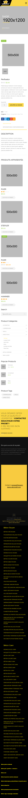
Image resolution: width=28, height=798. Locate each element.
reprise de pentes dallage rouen (14, 614)
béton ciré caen (9, 655)
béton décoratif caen (11, 691)
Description (7, 123)
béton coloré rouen (10, 559)
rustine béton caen (10, 697)
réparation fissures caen (12, 709)
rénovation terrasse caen (12, 685)
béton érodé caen (10, 673)
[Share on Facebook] (2, 119)
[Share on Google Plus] (11, 119)
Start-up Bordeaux (20, 521)
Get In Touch (5, 28)
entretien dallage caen (11, 730)
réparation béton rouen (12, 547)
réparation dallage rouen (12, 544)
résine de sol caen (10, 649)
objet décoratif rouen (11, 590)
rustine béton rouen (11, 537)
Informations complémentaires (13, 127)
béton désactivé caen (11, 664)
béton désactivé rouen (11, 565)
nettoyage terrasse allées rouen (15, 635)
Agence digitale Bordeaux (8, 521)
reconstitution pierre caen (13, 742)
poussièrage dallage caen (12, 694)
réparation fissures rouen (13, 550)
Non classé (6, 355)
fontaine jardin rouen (11, 584)
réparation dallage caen (12, 703)
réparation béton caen (11, 706)
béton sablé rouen (10, 562)
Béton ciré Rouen (9, 531)
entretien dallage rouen (12, 626)
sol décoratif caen (10, 679)
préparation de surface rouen (14, 632)
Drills (4, 331)
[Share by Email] (14, 119)
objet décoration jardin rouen (14, 587)
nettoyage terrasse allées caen (14, 740)
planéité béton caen (10, 715)
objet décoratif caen (11, 758)
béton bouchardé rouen (12, 574)
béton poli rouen (9, 568)
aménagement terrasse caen (13, 688)
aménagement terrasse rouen (14, 602)
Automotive (6, 325)
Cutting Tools (14, 114)
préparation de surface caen (13, 736)
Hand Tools (11, 20)
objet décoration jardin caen (14, 754)
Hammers (6, 342)
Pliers (5, 344)
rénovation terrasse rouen (13, 599)
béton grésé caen (9, 667)
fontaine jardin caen (11, 752)
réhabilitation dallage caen (13, 733)
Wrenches (6, 348)
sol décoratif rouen (10, 593)
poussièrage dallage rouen (13, 535)
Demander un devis (6, 433)
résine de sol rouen (10, 553)
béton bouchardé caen (11, 676)
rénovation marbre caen (12, 712)
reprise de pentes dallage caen (14, 718)
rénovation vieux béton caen (13, 682)
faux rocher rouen (10, 581)
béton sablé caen (9, 661)
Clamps (20, 20)
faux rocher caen (10, 748)
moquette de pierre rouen (12, 556)
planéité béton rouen (11, 611)
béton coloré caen (10, 658)
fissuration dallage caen (12, 700)
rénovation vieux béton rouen (14, 596)
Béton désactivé (5, 785)
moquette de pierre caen (12, 652)
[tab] (7, 124)
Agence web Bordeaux (14, 522)
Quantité (3, 102)
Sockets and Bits (8, 346)
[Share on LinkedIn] (8, 119)
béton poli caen (9, 670)
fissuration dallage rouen (12, 541)
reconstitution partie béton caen (15, 746)
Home (4, 20)
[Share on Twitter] (5, 119)
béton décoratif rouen (11, 605)
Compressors (7, 328)
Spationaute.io (17, 519)
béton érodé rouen (10, 571)
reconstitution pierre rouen (13, 638)
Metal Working (7, 352)
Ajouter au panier (16, 105)
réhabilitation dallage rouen (13, 629)
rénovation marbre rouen (12, 608)
